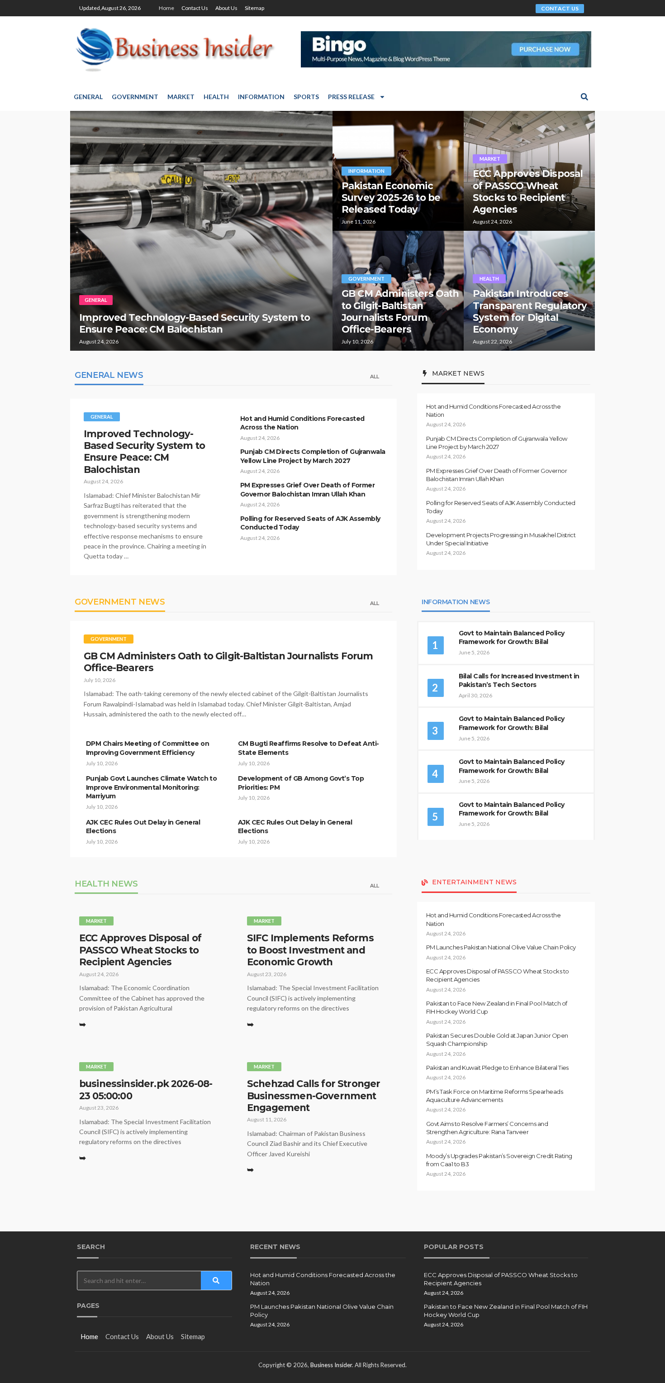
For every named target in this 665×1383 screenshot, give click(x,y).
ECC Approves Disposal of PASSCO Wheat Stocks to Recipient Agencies (528, 191)
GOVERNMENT (366, 278)
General (88, 96)
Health (216, 96)
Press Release (351, 96)
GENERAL (96, 300)
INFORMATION (366, 171)
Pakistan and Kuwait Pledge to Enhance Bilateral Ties (497, 1067)
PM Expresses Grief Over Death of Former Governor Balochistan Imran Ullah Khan (307, 489)
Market (181, 96)
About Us (226, 8)
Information (261, 96)
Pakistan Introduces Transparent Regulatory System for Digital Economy (530, 311)
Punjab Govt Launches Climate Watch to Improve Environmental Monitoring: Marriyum (151, 787)
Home (166, 8)
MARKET (490, 159)
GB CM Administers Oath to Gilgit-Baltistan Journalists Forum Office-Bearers (400, 311)
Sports (306, 96)
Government (135, 96)
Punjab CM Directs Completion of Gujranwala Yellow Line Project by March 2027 (312, 456)
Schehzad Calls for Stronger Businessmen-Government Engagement (313, 1095)
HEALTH (489, 278)
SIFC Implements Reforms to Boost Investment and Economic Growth (310, 950)
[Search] (216, 1280)
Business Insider (331, 1365)
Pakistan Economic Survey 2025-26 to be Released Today (391, 197)
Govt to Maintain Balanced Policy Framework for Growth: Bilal (512, 637)
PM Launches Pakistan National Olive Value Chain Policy (501, 947)
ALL (374, 376)
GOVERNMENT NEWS (120, 602)
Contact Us (194, 8)
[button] (584, 97)
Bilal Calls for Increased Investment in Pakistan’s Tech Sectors (519, 680)
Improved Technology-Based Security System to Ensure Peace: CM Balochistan (194, 323)
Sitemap (254, 8)
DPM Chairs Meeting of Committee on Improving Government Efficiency (147, 748)
